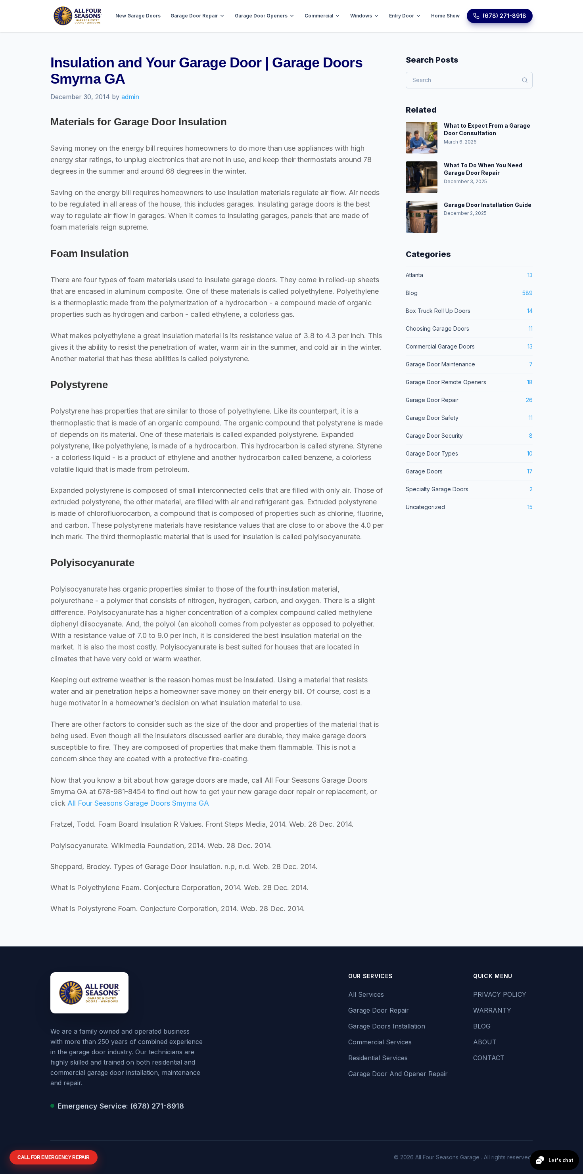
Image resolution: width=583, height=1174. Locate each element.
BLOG (482, 1026)
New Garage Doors (138, 16)
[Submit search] (525, 80)
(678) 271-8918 (504, 15)
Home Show (445, 16)
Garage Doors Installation (386, 1026)
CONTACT (488, 1058)
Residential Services (378, 1058)
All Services (366, 994)
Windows (361, 16)
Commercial (319, 16)
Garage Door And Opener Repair (398, 1074)
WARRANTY (492, 1010)
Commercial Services (380, 1042)
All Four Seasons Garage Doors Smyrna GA (138, 803)
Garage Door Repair (194, 16)
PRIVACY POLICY (499, 994)
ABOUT (485, 1042)
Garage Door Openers (261, 16)
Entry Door (401, 16)
